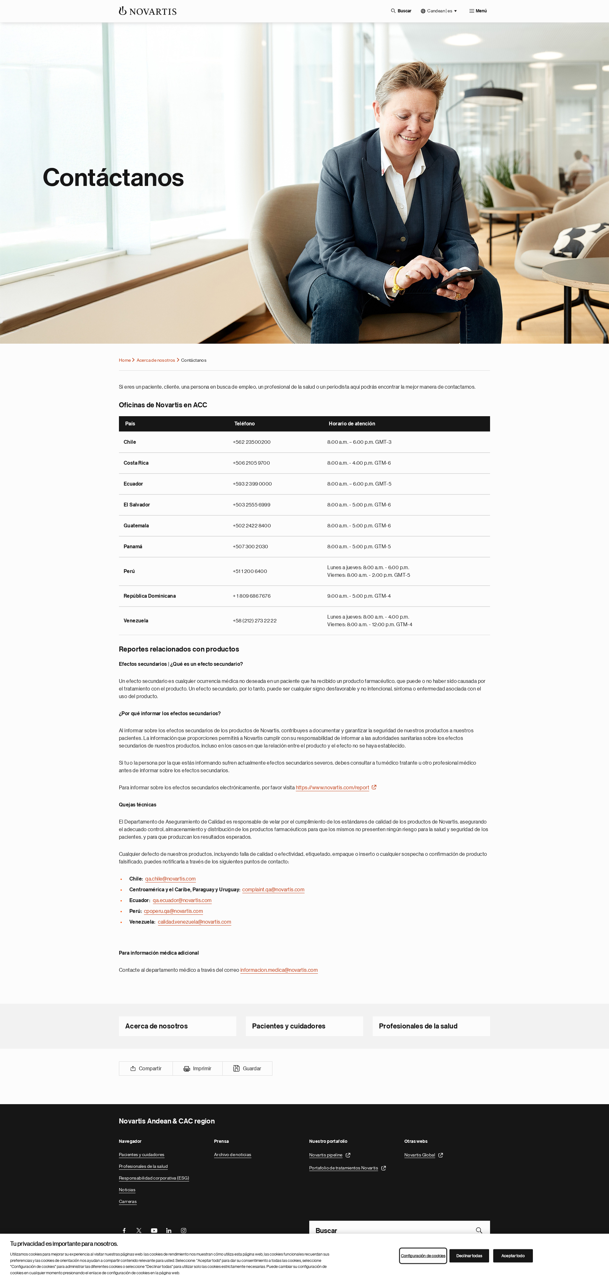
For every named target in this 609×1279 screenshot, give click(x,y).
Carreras (128, 1201)
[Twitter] (139, 1230)
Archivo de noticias (233, 1154)
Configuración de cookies (423, 1256)
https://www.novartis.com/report (332, 787)
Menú (481, 11)
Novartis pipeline (326, 1154)
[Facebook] (124, 1230)
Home (125, 360)
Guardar (252, 1068)
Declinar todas (469, 1256)
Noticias (127, 1189)
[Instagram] (184, 1230)
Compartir (150, 1068)
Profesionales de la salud (418, 1026)
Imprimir (202, 1068)
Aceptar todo (513, 1256)
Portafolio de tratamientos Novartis (343, 1167)
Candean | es (439, 11)
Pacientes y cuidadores (289, 1026)
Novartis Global (419, 1154)
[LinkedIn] (169, 1230)
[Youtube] (154, 1230)
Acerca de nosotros (156, 360)
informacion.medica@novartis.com (279, 970)
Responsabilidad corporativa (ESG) (154, 1178)
